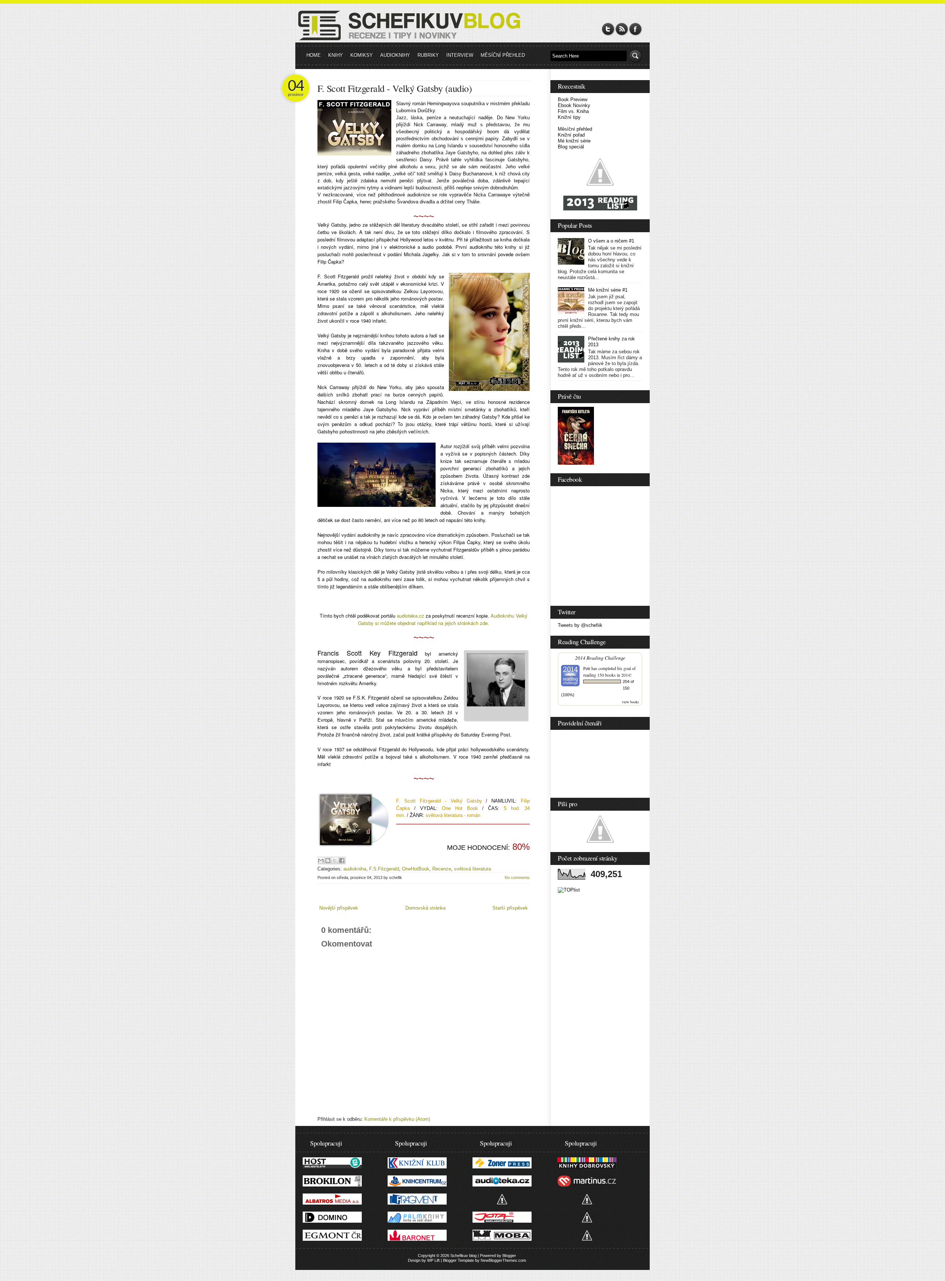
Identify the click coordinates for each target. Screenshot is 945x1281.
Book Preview (572, 99)
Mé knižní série (574, 141)
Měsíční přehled (575, 129)
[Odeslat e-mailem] (320, 860)
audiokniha (354, 869)
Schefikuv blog (463, 1255)
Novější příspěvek (338, 908)
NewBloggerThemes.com (503, 1260)
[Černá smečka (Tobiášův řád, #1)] (576, 463)
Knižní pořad (571, 135)
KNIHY (335, 55)
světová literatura (472, 869)
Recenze (441, 869)
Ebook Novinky (574, 105)
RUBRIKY (428, 55)
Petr (586, 668)
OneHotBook (415, 869)
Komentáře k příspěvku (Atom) (397, 1119)
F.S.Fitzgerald (384, 869)
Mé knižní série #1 (608, 290)
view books (630, 701)
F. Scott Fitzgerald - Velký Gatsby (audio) (394, 88)
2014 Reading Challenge (600, 658)
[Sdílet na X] (335, 860)
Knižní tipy (569, 117)
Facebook (635, 29)
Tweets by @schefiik (580, 625)
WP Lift (433, 1260)
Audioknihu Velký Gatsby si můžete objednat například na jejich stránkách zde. (443, 619)
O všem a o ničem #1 (611, 241)
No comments (517, 877)
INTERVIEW (459, 55)
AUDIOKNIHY (395, 55)
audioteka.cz (410, 615)
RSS (622, 29)
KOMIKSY (361, 55)
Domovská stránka (425, 908)
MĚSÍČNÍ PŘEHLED (503, 55)
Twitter (608, 29)
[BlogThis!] (327, 860)
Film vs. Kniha (573, 111)
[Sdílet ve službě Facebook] (342, 860)
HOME (313, 55)
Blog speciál (571, 147)
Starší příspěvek (510, 908)
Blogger (509, 1255)
